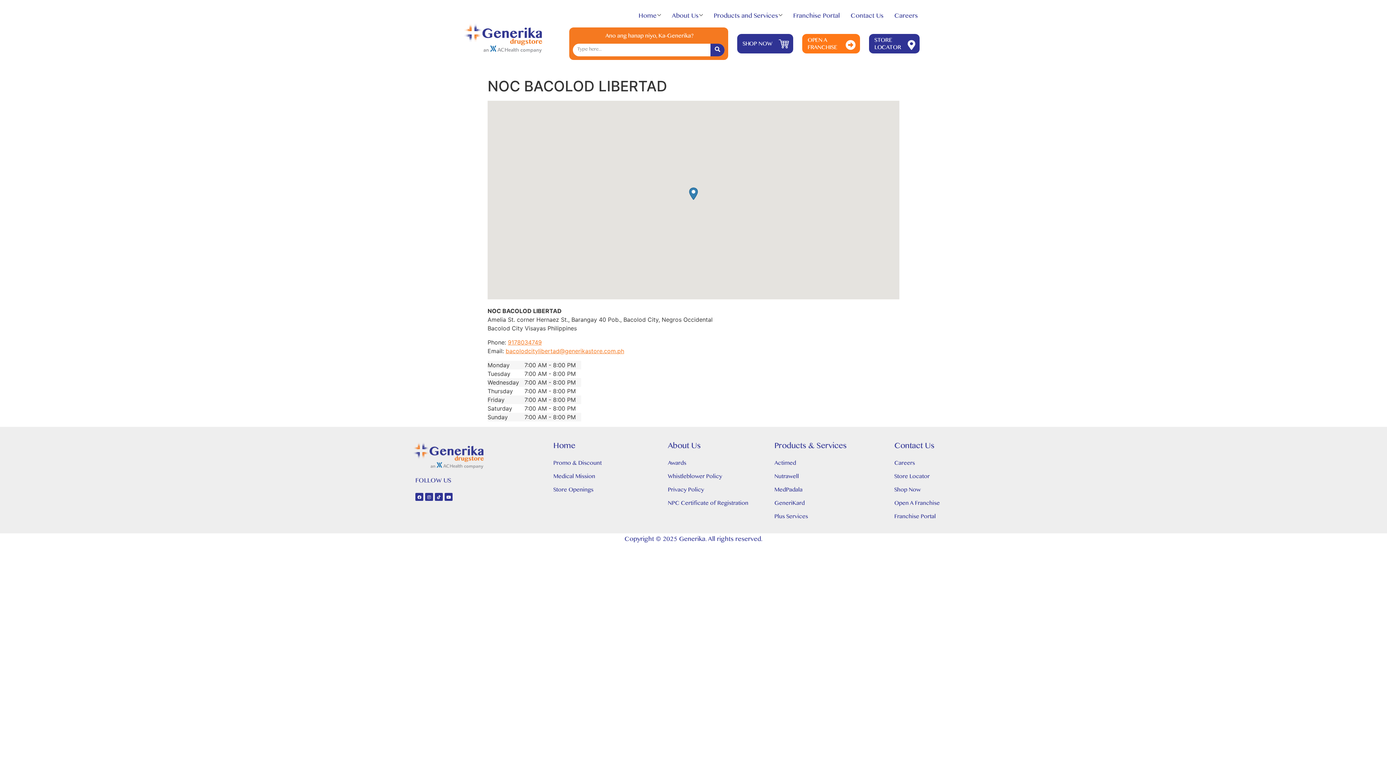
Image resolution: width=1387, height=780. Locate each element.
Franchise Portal (816, 17)
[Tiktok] (439, 497)
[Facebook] (419, 497)
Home (648, 17)
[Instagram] (429, 497)
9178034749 (525, 342)
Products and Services (746, 17)
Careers (906, 17)
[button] (693, 193)
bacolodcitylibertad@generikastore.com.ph (565, 351)
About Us (685, 17)
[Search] (717, 50)
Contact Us (867, 17)
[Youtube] (449, 497)
